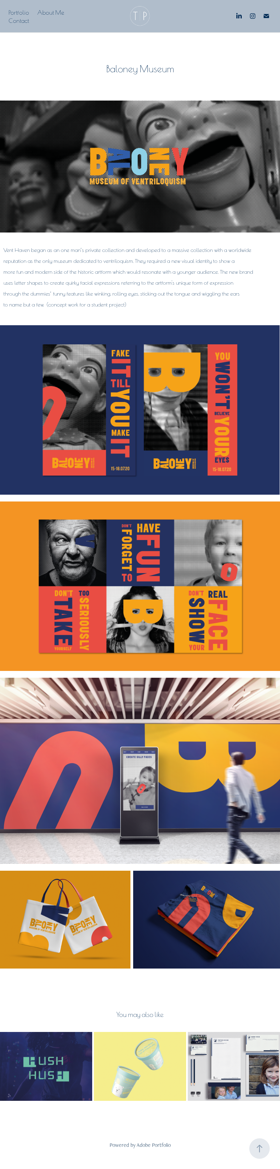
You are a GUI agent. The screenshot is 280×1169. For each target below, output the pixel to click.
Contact (19, 20)
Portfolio (19, 12)
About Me (50, 12)
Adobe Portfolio (154, 1145)
